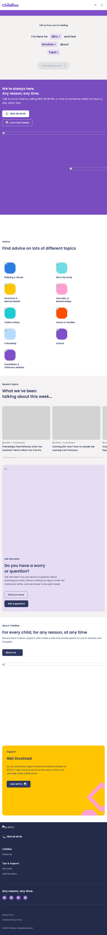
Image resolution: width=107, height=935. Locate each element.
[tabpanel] (26, 430)
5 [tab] (59, 457)
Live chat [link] (7, 868)
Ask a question (16, 603)
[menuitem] (7, 851)
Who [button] (54, 36)
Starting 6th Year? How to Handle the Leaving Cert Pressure (73, 448)
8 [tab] (97, 457)
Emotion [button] (48, 44)
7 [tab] (84, 457)
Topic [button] (52, 52)
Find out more (16, 594)
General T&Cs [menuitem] (8, 915)
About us (11, 652)
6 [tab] (71, 457)
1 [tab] (9, 457)
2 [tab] (21, 457)
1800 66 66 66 (18, 113)
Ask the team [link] (9, 873)
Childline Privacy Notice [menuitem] (12, 920)
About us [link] (7, 854)
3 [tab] (34, 457)
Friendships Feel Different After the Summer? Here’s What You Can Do (22, 448)
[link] (10, 5)
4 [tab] (46, 457)
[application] (53, 467)
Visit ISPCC (16, 784)
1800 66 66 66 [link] (14, 836)
